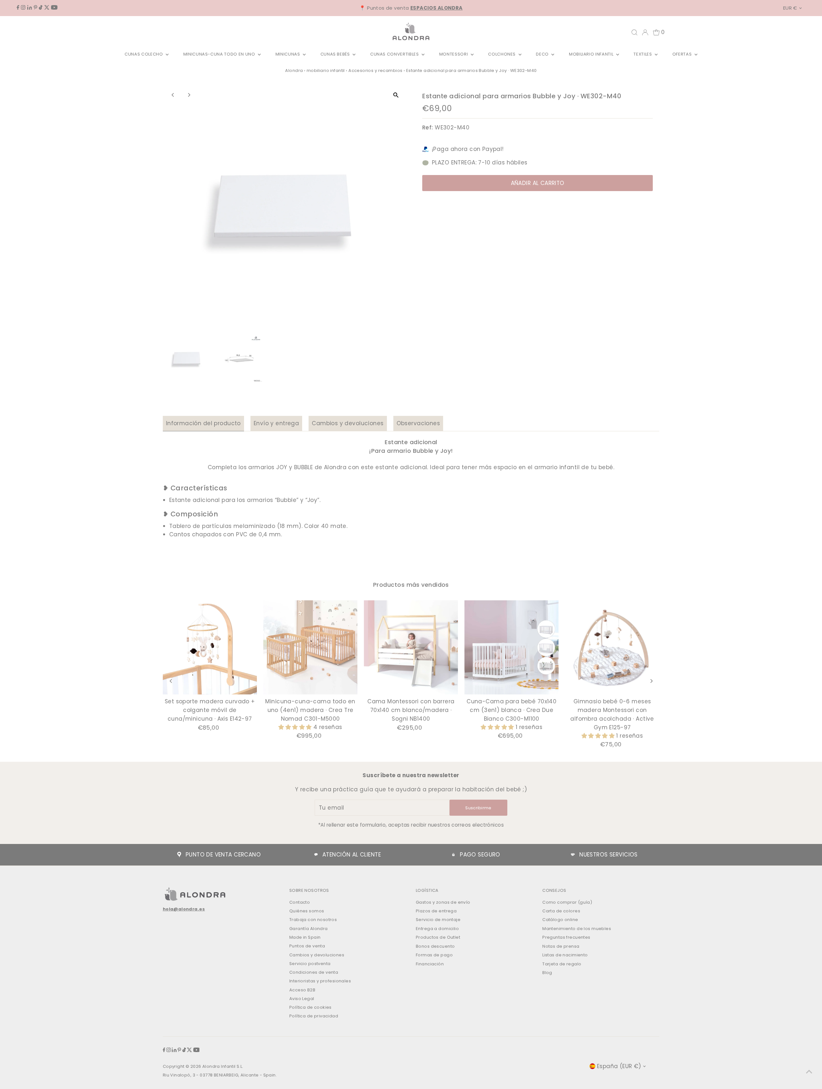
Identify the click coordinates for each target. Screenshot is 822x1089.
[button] (295, 727)
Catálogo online (560, 920)
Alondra (294, 70)
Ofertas (682, 54)
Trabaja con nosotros (313, 920)
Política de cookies (310, 1007)
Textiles (643, 54)
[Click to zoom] (396, 95)
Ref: (427, 127)
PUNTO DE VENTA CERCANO (223, 854)
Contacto (299, 902)
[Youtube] (54, 8)
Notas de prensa (560, 946)
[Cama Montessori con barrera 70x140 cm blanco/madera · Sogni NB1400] (411, 647)
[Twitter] (46, 8)
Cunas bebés (335, 54)
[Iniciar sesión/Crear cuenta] (645, 32)
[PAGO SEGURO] (453, 854)
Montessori (454, 54)
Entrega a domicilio (437, 929)
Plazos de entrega (436, 911)
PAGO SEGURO (480, 854)
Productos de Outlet (438, 937)
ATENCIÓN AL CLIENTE (351, 854)
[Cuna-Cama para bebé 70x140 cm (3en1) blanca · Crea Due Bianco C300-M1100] (512, 647)
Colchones (502, 54)
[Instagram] (23, 8)
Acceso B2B (302, 990)
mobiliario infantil (326, 70)
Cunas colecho (144, 54)
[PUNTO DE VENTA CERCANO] (179, 854)
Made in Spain (305, 937)
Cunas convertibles (395, 54)
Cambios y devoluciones (347, 423)
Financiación (430, 964)
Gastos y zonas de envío (443, 902)
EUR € (790, 7)
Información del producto (203, 423)
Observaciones (418, 423)
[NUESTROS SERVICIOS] (573, 854)
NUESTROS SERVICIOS (608, 854)
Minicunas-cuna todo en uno (220, 54)
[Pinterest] (35, 8)
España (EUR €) (619, 1066)
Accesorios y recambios (375, 70)
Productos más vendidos (411, 585)
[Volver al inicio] (809, 1071)
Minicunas (288, 54)
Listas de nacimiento (565, 955)
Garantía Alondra (308, 929)
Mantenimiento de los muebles (576, 929)
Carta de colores (561, 911)
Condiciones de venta (313, 972)
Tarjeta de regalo (561, 964)
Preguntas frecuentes (566, 937)
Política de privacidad (313, 1016)
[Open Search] (634, 32)
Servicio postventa (310, 964)
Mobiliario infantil (592, 54)
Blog (547, 973)
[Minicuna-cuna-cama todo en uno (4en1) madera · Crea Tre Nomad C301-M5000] (310, 647)
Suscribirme (478, 808)
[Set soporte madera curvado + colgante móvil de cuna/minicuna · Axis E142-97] (210, 647)
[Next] (189, 95)
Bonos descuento (435, 946)
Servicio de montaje (438, 920)
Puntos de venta (307, 946)
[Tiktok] (40, 8)
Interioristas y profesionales (320, 981)
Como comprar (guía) (567, 902)
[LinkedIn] (29, 8)
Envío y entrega (276, 423)
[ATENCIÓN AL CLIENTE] (316, 854)
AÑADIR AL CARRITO (537, 183)
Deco (543, 54)
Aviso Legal (301, 999)
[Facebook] (18, 8)
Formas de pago (434, 955)
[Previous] (173, 95)
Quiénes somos (306, 911)
